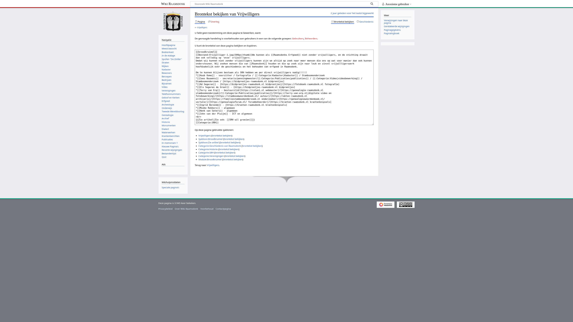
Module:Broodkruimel (210, 159)
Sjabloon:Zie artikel (208, 142)
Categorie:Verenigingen (211, 155)
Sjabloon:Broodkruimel (210, 138)
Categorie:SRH (206, 152)
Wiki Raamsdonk (173, 4)
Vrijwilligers (202, 27)
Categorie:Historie (208, 149)
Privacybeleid (165, 208)
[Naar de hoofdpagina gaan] (173, 21)
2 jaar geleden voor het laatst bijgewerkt (352, 13)
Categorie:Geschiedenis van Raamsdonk (219, 145)
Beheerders (311, 38)
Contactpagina (223, 208)
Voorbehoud (206, 208)
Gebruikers (298, 38)
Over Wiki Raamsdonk (186, 208)
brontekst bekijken (222, 135)
